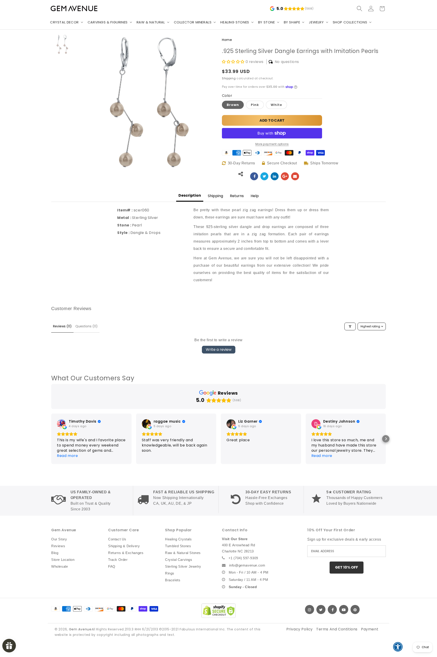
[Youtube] (343, 609)
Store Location (62, 560)
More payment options (272, 144)
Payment (369, 629)
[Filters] (350, 326)
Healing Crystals (178, 539)
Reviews (58, 546)
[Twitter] (320, 609)
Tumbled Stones (178, 546)
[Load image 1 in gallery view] (62, 44)
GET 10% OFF (346, 567)
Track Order (118, 560)
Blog (54, 553)
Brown (233, 105)
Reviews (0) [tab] (62, 326)
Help (255, 195)
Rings (169, 573)
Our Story (59, 539)
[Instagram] (309, 609)
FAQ (111, 566)
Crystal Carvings (178, 560)
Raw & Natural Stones (183, 553)
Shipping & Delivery (124, 546)
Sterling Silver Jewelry (183, 566)
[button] (66, 22)
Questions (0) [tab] (86, 326)
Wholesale (59, 566)
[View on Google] (61, 423)
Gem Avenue (80, 629)
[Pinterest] (355, 609)
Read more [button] (236, 455)
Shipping (229, 78)
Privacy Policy (299, 629)
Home (227, 40)
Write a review (218, 349)
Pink (255, 105)
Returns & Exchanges (125, 553)
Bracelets (172, 580)
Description (189, 195)
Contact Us (117, 539)
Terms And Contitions (337, 629)
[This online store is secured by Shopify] (218, 611)
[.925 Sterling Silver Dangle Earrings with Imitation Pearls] (254, 176)
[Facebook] (332, 609)
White (276, 105)
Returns (237, 195)
